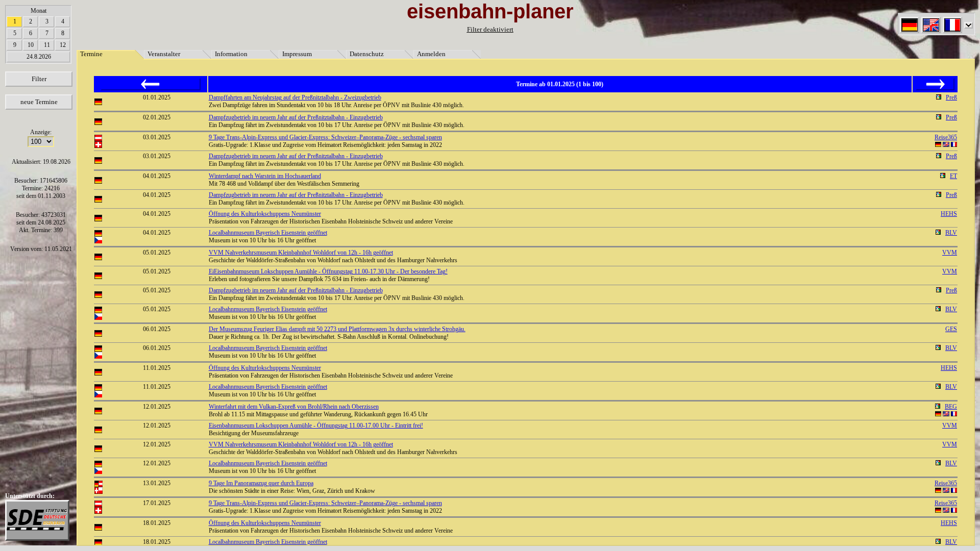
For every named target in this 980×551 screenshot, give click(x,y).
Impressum (297, 54)
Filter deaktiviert (490, 29)
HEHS (949, 213)
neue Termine (39, 102)
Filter (39, 79)
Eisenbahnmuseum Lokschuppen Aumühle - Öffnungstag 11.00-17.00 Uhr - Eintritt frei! (316, 425)
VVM (949, 252)
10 (31, 44)
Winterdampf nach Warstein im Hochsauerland (265, 176)
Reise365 (946, 137)
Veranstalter (164, 54)
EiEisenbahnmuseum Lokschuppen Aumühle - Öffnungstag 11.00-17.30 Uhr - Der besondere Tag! (328, 271)
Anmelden (431, 54)
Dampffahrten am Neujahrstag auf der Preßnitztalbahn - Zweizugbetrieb (295, 97)
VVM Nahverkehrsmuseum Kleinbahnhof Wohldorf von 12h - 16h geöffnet (301, 252)
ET (953, 176)
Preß (951, 97)
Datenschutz (367, 54)
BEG (951, 406)
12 (63, 44)
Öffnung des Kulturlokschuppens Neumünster (265, 213)
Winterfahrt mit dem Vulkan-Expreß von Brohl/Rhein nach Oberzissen (294, 406)
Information (231, 54)
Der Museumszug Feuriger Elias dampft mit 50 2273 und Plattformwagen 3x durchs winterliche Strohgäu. (337, 329)
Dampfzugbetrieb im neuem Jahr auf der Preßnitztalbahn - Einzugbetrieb (296, 117)
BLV (951, 232)
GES (951, 329)
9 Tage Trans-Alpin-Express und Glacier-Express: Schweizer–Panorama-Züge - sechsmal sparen (325, 137)
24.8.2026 (39, 56)
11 (47, 44)
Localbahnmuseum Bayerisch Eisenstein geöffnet (268, 232)
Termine (91, 54)
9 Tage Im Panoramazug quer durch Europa (261, 483)
